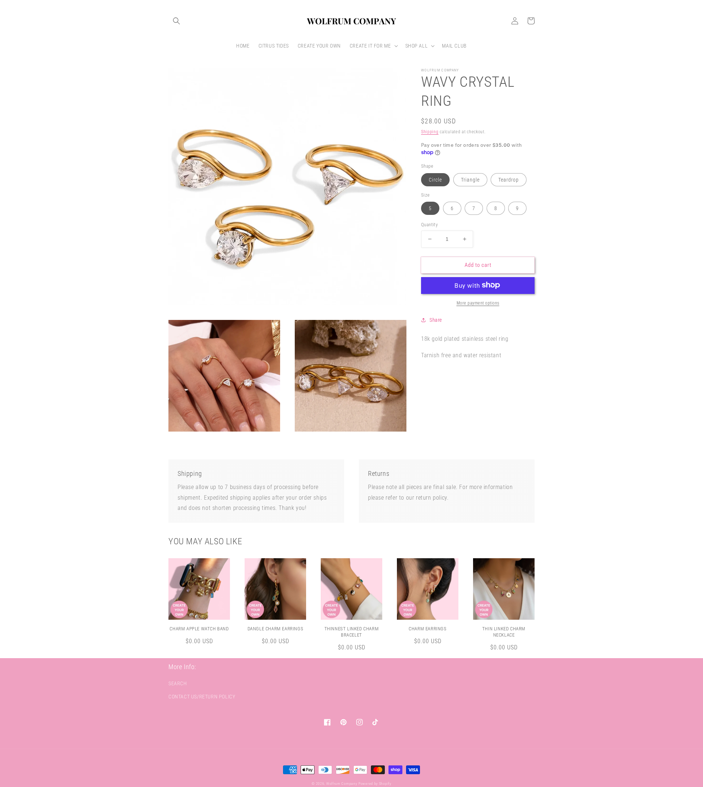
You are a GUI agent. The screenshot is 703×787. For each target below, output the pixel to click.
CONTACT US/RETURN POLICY (201, 697)
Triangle (470, 179)
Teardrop (508, 179)
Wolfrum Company (341, 784)
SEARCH (177, 683)
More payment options (478, 302)
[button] (176, 21)
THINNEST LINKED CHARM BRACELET (351, 632)
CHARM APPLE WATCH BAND (199, 628)
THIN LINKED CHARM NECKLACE (503, 632)
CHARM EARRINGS (427, 628)
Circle (435, 179)
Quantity (429, 224)
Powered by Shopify (374, 784)
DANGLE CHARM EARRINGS (276, 628)
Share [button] (435, 319)
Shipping (430, 131)
